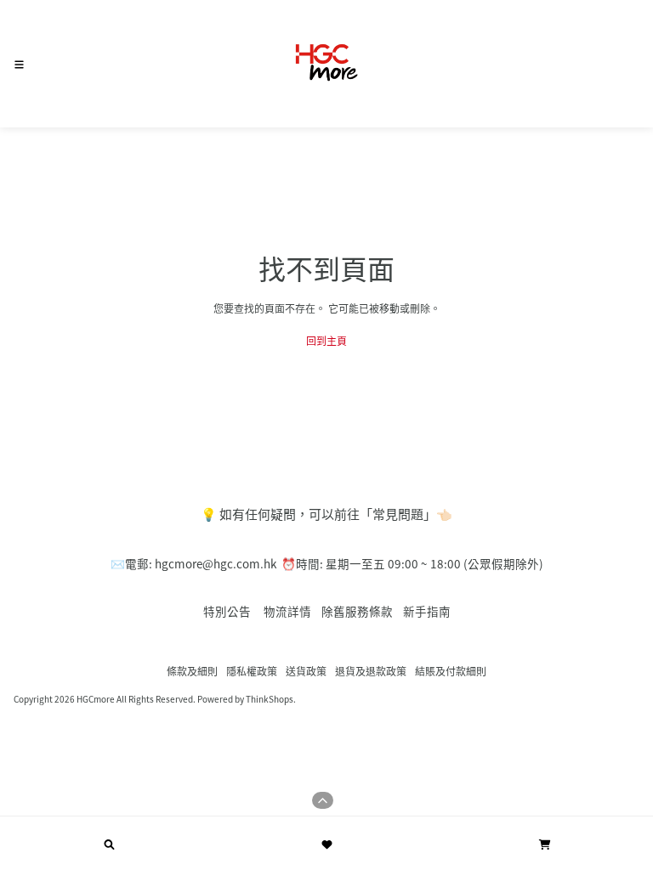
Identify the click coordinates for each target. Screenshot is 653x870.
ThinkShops (269, 698)
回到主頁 (326, 340)
